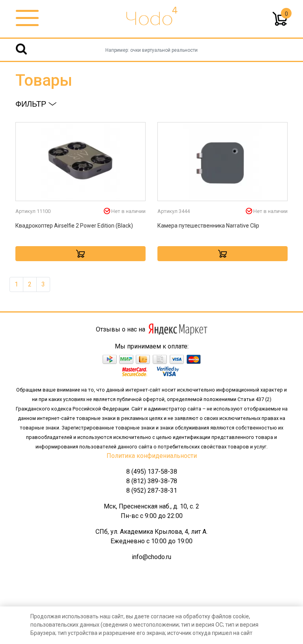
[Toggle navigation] (27, 18)
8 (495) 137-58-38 (151, 471)
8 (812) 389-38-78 (151, 481)
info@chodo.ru (151, 557)
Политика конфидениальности (152, 455)
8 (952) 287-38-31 (151, 490)
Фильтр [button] (32, 104)
